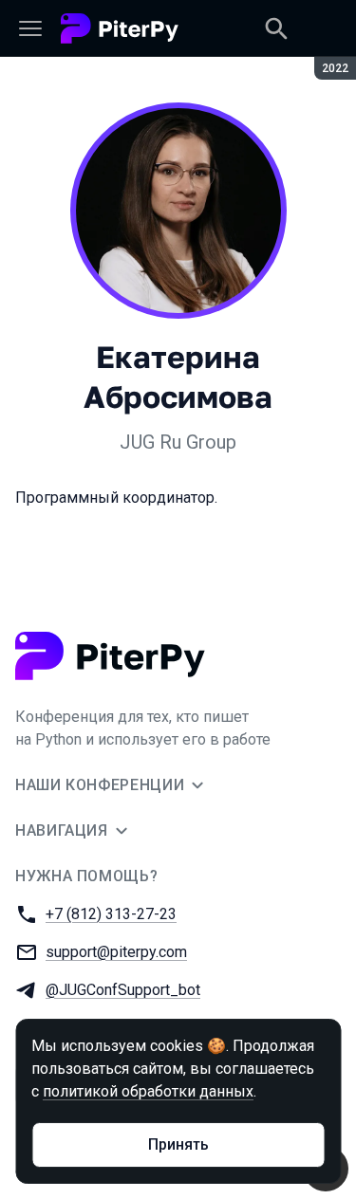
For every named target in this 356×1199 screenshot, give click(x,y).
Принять (178, 1144)
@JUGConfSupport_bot (123, 990)
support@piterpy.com (116, 952)
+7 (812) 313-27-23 (111, 914)
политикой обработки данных (148, 1091)
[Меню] (30, 28)
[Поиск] (276, 28)
